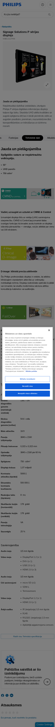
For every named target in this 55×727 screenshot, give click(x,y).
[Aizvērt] (49, 330)
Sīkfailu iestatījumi (27, 379)
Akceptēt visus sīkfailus (27, 393)
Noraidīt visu (27, 386)
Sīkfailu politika (31, 371)
